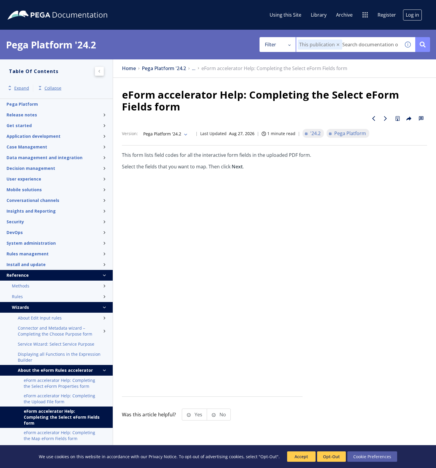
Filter (270, 44)
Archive (344, 15)
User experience (24, 179)
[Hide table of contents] (99, 71)
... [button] (193, 68)
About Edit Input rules (40, 318)
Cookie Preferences (372, 456)
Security (15, 221)
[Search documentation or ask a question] (422, 44)
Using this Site (285, 15)
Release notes (22, 115)
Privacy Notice (162, 456)
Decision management (31, 168)
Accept (301, 456)
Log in (412, 15)
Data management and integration (44, 157)
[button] (338, 44)
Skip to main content (26, 7)
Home (129, 68)
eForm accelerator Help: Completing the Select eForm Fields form (62, 417)
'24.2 (315, 133)
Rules (17, 296)
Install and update (26, 264)
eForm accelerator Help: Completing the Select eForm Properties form (59, 383)
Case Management (27, 147)
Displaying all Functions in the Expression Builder (59, 357)
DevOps (15, 232)
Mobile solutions (24, 189)
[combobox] (348, 44)
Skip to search (71, 7)
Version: (130, 133)
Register (387, 15)
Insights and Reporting (31, 211)
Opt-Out (331, 456)
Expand (21, 88)
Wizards (20, 307)
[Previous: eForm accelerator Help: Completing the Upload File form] (374, 118)
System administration (31, 243)
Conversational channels (33, 200)
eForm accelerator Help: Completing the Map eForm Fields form (59, 435)
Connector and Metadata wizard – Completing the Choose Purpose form (55, 331)
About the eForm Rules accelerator (55, 370)
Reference (18, 275)
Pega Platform (22, 104)
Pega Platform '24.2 (164, 68)
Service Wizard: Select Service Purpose (56, 344)
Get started (19, 125)
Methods (20, 286)
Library (319, 15)
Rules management (28, 254)
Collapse (52, 88)
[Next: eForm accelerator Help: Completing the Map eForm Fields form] (386, 118)
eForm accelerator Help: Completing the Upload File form (59, 398)
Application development (34, 136)
